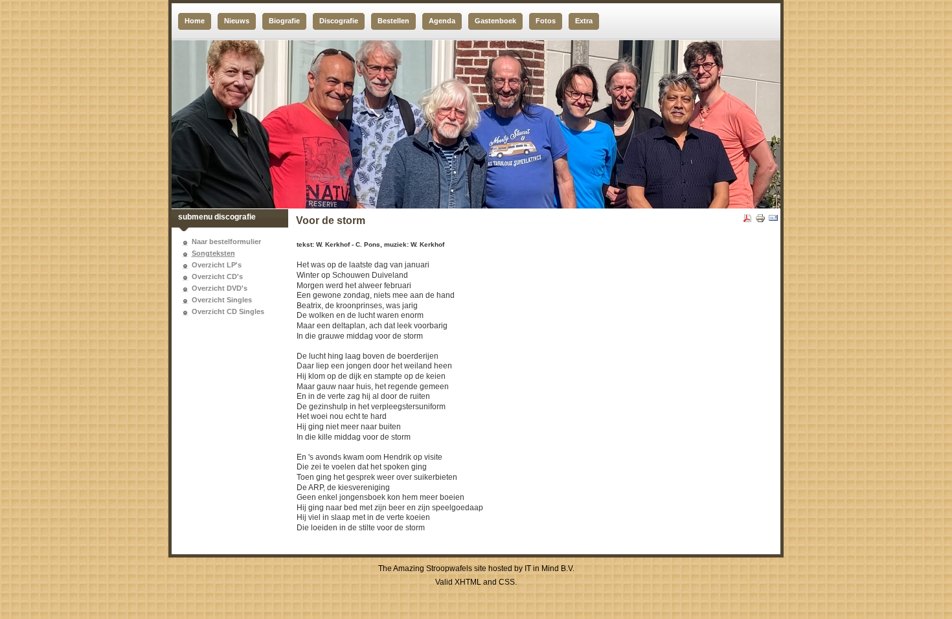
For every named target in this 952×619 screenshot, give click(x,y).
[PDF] (747, 220)
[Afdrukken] (760, 220)
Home (195, 21)
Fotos (546, 21)
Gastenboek (495, 21)
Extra (584, 21)
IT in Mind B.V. (549, 568)
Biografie (284, 21)
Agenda (442, 21)
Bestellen (393, 21)
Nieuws (236, 21)
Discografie (338, 21)
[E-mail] (773, 220)
